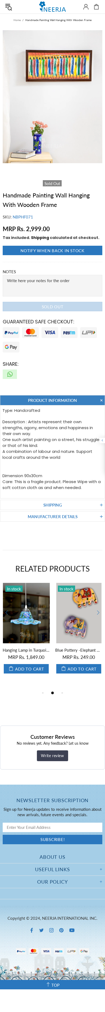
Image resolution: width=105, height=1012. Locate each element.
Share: (11, 364)
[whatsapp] (10, 374)
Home (17, 20)
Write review (52, 755)
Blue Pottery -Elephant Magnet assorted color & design (78, 650)
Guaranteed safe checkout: (38, 321)
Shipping (40, 237)
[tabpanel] (26, 633)
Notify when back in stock (52, 250)
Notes (9, 271)
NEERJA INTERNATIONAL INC (52, 6)
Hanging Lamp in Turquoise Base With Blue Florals (26, 650)
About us (52, 857)
